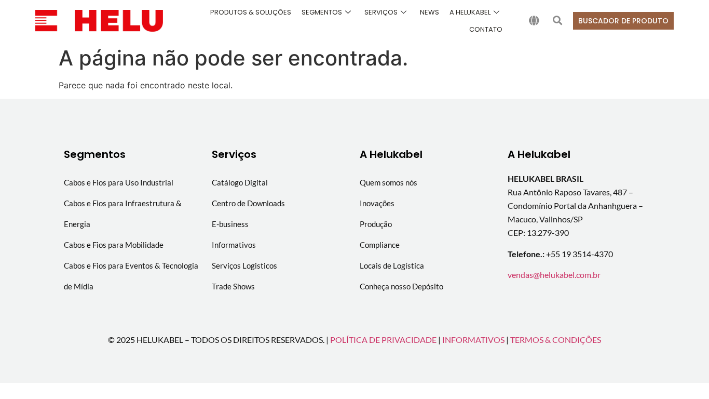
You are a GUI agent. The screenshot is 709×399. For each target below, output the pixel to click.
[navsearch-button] (557, 20)
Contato (485, 29)
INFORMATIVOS (473, 339)
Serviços (381, 12)
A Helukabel (469, 12)
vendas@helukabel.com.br (554, 275)
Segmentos (322, 12)
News (429, 12)
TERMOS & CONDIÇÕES (555, 339)
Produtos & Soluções (250, 12)
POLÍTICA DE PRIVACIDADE (383, 339)
